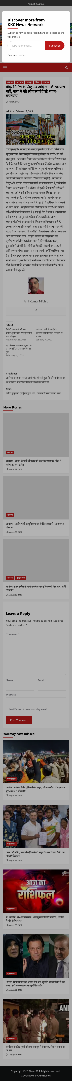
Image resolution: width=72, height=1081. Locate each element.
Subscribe (54, 45)
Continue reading (17, 55)
